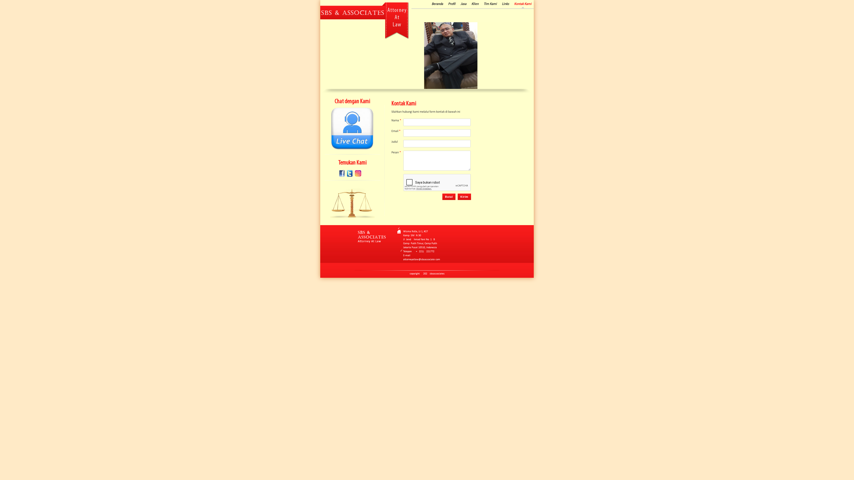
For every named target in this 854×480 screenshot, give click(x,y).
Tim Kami (490, 4)
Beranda (437, 4)
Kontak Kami (523, 4)
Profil (451, 4)
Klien (475, 4)
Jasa (463, 4)
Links (505, 4)
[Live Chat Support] (352, 148)
